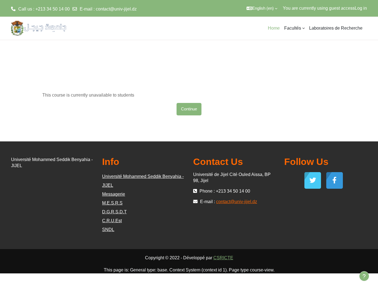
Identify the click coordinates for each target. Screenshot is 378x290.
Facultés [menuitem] (292, 28)
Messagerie (113, 194)
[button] (262, 8)
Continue (189, 109)
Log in (361, 8)
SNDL (108, 229)
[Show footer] (364, 276)
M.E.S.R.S (112, 203)
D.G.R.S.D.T (114, 211)
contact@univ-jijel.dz (116, 9)
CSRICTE (223, 257)
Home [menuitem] (274, 28)
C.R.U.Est (112, 220)
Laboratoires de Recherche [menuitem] (336, 28)
